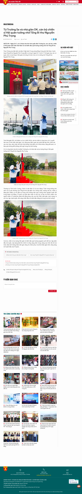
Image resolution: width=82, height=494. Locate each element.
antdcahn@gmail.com (67, 474)
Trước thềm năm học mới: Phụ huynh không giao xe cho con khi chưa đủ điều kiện (48, 349)
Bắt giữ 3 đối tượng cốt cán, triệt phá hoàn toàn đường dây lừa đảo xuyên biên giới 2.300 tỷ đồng (67, 102)
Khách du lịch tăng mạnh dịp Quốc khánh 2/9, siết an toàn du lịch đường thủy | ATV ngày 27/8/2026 (48, 426)
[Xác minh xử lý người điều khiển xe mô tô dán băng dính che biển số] (12, 378)
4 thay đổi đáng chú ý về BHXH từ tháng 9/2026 (10, 406)
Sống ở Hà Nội (69, 4)
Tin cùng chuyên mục (12, 314)
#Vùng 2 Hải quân (48, 269)
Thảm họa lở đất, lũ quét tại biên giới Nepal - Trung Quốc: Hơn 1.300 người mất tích (48, 407)
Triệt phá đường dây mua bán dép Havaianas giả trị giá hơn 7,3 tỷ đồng (48, 369)
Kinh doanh (75, 4)
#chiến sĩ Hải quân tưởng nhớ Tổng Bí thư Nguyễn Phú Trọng (18, 269)
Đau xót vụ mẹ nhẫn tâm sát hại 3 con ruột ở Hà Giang (69, 56)
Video (38, 4)
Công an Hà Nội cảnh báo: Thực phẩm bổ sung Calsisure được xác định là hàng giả (47, 331)
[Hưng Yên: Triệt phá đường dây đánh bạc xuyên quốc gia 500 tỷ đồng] (12, 436)
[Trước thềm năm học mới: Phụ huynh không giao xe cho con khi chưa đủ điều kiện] (48, 340)
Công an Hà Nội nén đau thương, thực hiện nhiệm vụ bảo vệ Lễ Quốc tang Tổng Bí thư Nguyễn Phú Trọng (27, 262)
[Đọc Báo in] (64, 1)
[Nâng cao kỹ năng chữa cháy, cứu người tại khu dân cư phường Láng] (12, 360)
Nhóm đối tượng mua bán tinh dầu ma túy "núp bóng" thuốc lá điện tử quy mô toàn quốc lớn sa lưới (48, 388)
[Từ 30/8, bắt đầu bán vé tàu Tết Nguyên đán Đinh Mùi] (30, 340)
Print (56, 39)
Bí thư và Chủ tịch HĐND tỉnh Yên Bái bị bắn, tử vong (69, 52)
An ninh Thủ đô (14, 1)
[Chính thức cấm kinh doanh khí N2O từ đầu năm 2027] (30, 436)
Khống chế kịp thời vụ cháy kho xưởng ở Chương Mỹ (29, 368)
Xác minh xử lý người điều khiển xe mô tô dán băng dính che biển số (12, 387)
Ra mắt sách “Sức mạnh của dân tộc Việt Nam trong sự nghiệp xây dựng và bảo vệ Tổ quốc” (29, 426)
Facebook (51, 39)
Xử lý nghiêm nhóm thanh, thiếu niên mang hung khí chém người (68, 109)
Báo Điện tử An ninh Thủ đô (5, 2)
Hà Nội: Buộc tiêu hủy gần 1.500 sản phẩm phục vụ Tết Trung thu (29, 387)
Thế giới (29, 4)
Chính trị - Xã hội (22, 4)
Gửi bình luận (52, 291)
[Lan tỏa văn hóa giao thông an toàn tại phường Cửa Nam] (30, 398)
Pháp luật (34, 4)
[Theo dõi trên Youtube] (59, 1)
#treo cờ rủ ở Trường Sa (38, 269)
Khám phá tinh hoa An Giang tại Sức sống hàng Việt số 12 (29, 330)
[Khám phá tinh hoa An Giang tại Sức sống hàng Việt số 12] (30, 322)
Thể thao (63, 4)
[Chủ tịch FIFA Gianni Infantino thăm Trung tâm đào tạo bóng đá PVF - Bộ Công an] (12, 416)
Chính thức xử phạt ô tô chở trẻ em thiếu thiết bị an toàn (68, 115)
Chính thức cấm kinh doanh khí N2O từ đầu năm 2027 (29, 444)
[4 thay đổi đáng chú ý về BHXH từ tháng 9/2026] (12, 398)
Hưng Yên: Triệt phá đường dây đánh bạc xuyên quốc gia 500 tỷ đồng (11, 445)
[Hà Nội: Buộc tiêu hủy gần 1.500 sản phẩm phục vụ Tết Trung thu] (30, 378)
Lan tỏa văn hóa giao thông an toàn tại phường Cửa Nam (29, 406)
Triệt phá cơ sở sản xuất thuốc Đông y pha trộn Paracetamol (67, 121)
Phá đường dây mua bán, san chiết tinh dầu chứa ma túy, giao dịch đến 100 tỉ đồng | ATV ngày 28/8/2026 (11, 350)
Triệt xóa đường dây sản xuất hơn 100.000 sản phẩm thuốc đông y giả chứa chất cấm (12, 331)
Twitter (53, 39)
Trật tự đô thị (14, 4)
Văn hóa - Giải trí (56, 4)
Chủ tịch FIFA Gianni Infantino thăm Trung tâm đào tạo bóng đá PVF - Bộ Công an (12, 425)
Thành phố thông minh (46, 4)
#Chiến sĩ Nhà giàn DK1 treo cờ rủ (13, 272)
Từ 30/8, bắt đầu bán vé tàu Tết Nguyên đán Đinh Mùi (29, 348)
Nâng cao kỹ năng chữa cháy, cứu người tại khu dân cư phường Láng (12, 369)
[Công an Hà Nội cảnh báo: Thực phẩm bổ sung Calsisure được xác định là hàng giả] (48, 322)
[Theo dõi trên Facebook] (57, 1)
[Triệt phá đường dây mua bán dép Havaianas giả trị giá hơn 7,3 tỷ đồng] (48, 360)
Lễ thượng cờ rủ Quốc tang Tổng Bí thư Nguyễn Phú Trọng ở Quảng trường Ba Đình (23, 264)
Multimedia (8, 24)
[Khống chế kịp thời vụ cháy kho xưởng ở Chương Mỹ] (30, 360)
